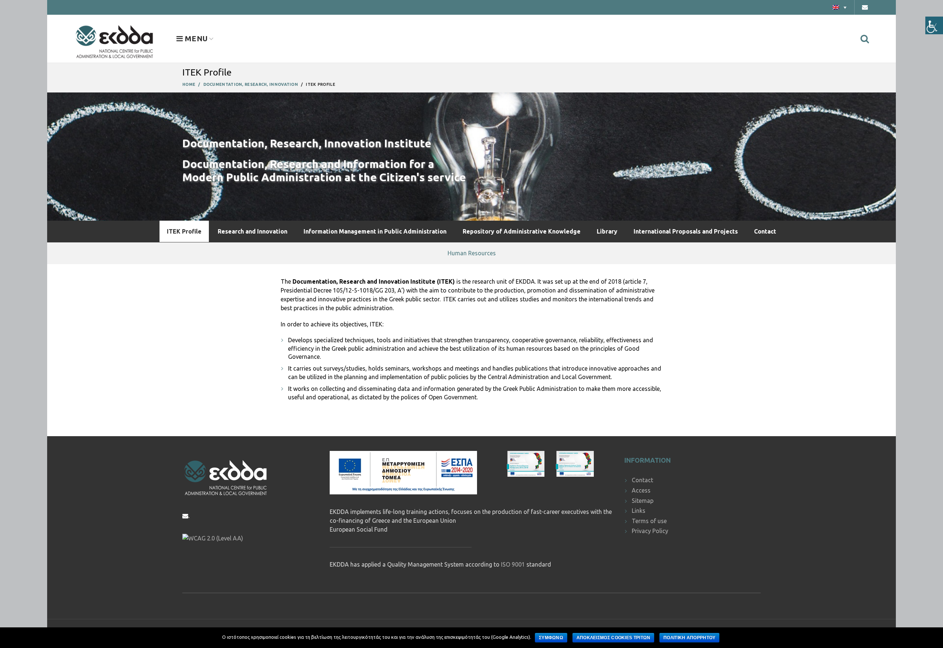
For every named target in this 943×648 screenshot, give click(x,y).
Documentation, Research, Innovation (250, 84)
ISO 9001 (513, 564)
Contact (765, 231)
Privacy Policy (650, 531)
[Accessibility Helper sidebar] (934, 25)
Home (188, 84)
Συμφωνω (551, 637)
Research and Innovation (252, 231)
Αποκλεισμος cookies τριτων (613, 637)
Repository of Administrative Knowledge (522, 231)
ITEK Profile (184, 231)
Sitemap (642, 500)
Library (607, 231)
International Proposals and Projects (686, 231)
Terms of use (649, 521)
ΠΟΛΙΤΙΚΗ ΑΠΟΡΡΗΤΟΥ (689, 637)
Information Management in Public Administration (375, 231)
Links (638, 510)
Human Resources (472, 253)
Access (641, 490)
